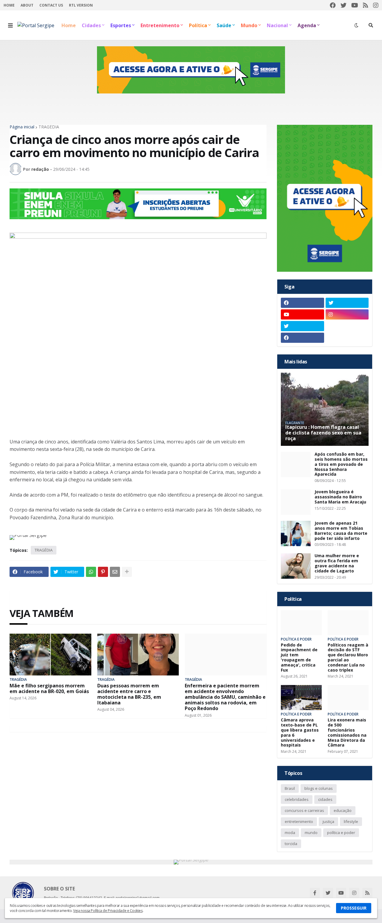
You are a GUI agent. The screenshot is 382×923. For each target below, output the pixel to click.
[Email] (115, 572)
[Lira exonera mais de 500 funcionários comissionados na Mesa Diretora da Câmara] (348, 697)
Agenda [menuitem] (307, 25)
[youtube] (354, 5)
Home (9, 5)
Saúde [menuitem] (224, 25)
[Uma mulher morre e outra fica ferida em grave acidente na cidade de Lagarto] (296, 566)
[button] (10, 25)
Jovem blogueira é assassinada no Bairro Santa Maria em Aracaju (340, 496)
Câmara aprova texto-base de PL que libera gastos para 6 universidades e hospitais (300, 733)
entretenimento (299, 821)
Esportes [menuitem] (120, 25)
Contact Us (51, 5)
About (27, 5)
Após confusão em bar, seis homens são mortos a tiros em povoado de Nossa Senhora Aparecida (341, 464)
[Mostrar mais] (127, 572)
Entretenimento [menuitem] (160, 25)
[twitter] (343, 5)
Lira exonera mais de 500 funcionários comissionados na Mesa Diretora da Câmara (347, 733)
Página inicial (22, 127)
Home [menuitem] (68, 25)
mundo (311, 832)
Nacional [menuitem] (277, 25)
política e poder (341, 832)
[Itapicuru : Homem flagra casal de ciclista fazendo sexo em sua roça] (325, 409)
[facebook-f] (315, 893)
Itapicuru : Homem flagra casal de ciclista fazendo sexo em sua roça (323, 433)
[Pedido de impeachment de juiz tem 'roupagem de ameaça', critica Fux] (301, 622)
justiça (328, 821)
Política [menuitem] (198, 25)
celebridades (297, 799)
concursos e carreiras (304, 810)
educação (343, 810)
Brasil (290, 788)
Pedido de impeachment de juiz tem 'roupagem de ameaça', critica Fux (299, 658)
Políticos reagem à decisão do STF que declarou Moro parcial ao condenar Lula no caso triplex (348, 658)
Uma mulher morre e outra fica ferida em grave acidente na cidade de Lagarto (337, 563)
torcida (291, 843)
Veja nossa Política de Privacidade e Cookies (107, 910)
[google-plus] (347, 326)
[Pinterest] (103, 572)
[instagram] (375, 5)
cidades (325, 799)
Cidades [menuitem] (91, 25)
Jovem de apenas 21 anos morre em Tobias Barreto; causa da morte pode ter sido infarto (341, 531)
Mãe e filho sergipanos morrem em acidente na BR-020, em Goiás (49, 688)
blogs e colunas (318, 788)
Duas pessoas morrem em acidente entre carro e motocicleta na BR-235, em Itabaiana (129, 694)
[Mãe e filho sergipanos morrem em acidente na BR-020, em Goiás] (50, 654)
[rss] (365, 5)
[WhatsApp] (91, 572)
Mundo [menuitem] (249, 25)
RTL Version (81, 5)
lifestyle (351, 821)
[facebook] (333, 5)
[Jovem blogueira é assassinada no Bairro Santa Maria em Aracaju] (296, 502)
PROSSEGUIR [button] (353, 908)
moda (290, 832)
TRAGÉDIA (48, 127)
